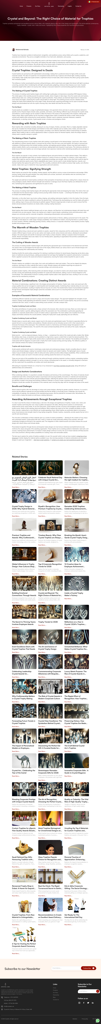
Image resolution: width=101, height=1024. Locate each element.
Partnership (61, 6)
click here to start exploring (41, 440)
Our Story (37, 6)
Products (29, 6)
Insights (70, 6)
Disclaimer (75, 1018)
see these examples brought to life (64, 366)
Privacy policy (85, 1018)
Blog (54, 997)
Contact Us (78, 6)
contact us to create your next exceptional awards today (68, 440)
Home (21, 6)
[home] (49, 4)
